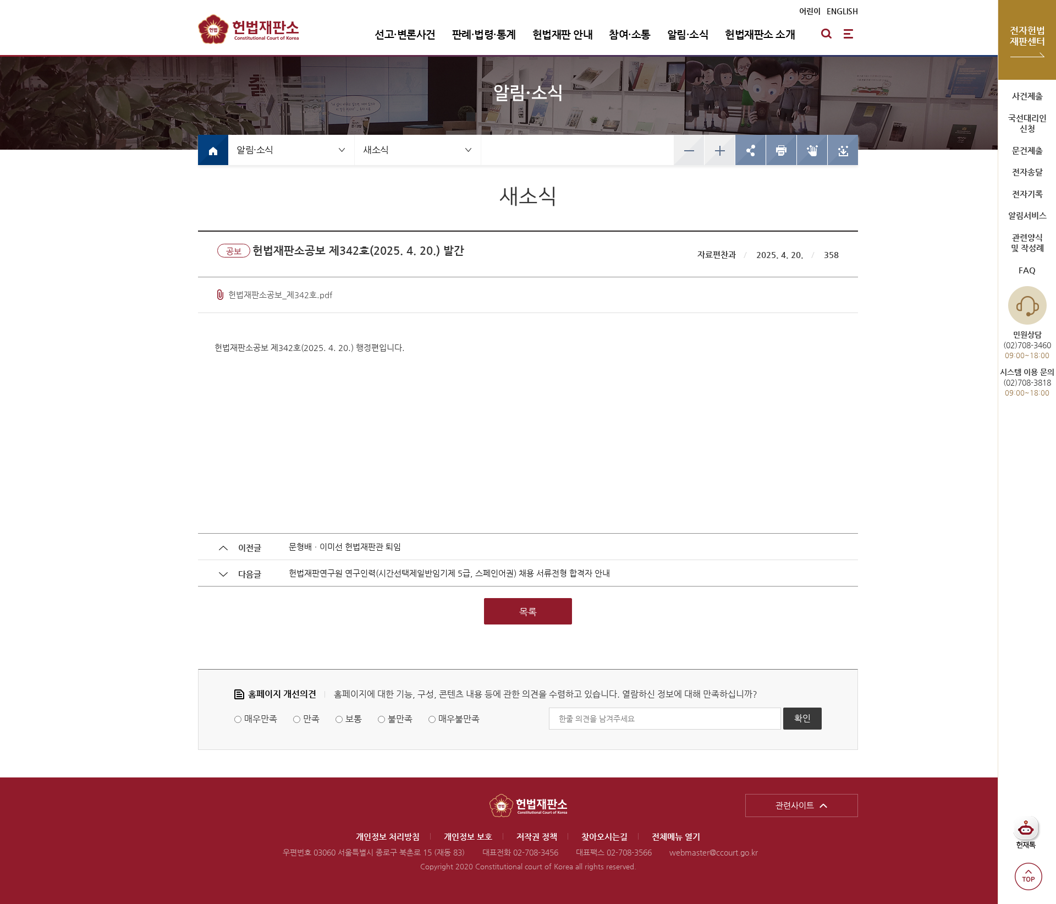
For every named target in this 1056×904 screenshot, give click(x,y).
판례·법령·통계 (484, 34)
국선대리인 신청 (1027, 123)
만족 (311, 719)
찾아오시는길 (604, 836)
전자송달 (1027, 172)
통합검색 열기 (826, 33)
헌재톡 (1029, 836)
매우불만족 (459, 719)
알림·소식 (688, 34)
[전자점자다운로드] (842, 150)
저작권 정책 (536, 836)
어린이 (810, 11)
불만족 (400, 719)
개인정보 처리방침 (388, 836)
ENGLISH (842, 11)
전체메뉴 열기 (848, 33)
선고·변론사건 (405, 34)
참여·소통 (630, 34)
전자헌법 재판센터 (1027, 36)
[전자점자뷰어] (811, 150)
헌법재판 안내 (562, 34)
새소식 (376, 149)
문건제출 (1027, 150)
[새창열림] (781, 150)
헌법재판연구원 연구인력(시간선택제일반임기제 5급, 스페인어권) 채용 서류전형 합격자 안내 (449, 573)
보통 (353, 719)
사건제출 (1027, 96)
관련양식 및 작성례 (1027, 243)
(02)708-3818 (1027, 382)
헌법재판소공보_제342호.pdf (280, 294)
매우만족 (260, 719)
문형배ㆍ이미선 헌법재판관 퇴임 (345, 546)
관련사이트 (795, 805)
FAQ (1027, 270)
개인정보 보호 (468, 836)
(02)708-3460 (1027, 344)
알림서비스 (1027, 215)
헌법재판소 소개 (760, 34)
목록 (528, 611)
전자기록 (1027, 194)
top (1028, 876)
